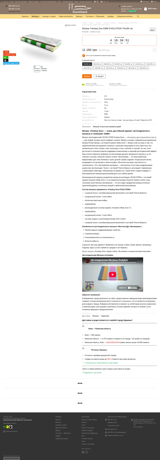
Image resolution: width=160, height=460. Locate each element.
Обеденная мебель (124, 16)
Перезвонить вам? (14, 11)
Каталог (5, 2)
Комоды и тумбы (49, 16)
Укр (107, 1)
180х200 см (143, 68)
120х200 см (150, 64)
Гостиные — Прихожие (95, 16)
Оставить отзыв (95, 32)
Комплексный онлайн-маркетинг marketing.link (17, 420)
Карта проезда (138, 427)
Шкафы (111, 16)
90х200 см (128, 64)
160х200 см (121, 68)
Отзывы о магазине (86, 2)
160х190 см (110, 68)
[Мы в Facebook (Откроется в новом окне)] (95, 2)
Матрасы (35, 16)
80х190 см (97, 64)
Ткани (76, 2)
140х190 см (87, 68)
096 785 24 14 (14, 6)
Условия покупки (68, 2)
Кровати (25, 16)
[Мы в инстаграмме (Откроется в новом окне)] (97, 2)
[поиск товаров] (138, 16)
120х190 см (139, 64)
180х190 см (132, 68)
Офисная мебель (66, 16)
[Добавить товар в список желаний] (155, 50)
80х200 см (107, 64)
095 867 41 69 (14, 9)
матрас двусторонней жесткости (143, 137)
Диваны (79, 16)
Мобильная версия (11, 431)
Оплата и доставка (21, 2)
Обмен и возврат (34, 2)
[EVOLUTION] (70, 25)
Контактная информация (48, 2)
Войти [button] (88, 55)
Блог (59, 2)
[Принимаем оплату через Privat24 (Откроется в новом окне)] (4, 427)
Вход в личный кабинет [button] (89, 419)
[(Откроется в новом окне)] (7, 427)
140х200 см (99, 68)
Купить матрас (88, 251)
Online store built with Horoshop (11, 455)
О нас (11, 2)
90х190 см (118, 64)
